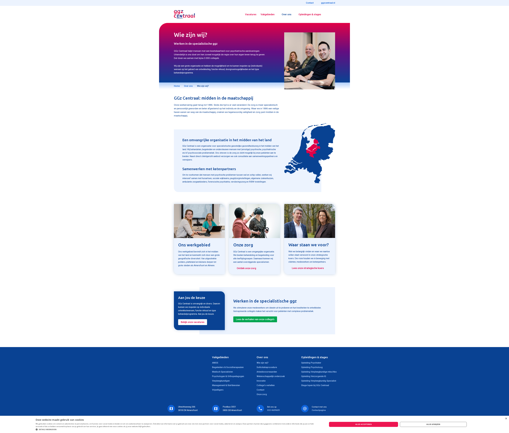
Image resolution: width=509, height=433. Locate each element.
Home (177, 86)
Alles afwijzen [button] (433, 424)
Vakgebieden (268, 14)
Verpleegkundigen (221, 381)
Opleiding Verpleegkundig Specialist (318, 381)
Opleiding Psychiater (311, 363)
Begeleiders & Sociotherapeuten (228, 367)
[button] (177, 429)
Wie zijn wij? (262, 363)
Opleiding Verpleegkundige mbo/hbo (319, 372)
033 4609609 (273, 410)
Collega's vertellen (266, 385)
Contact (260, 390)
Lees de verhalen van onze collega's (255, 319)
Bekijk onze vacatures (192, 322)
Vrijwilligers (217, 390)
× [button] (506, 419)
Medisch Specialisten (222, 372)
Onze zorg (262, 394)
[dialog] (254, 424)
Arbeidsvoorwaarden (267, 372)
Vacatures (250, 14)
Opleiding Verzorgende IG (313, 376)
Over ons (286, 14)
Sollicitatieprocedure (267, 367)
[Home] (184, 14)
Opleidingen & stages (310, 14)
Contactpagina (319, 410)
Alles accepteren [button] (363, 424)
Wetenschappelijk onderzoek (271, 376)
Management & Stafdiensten (226, 385)
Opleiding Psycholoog (312, 367)
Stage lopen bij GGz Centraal (315, 385)
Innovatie (261, 381)
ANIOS (215, 363)
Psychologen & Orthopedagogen (228, 376)
